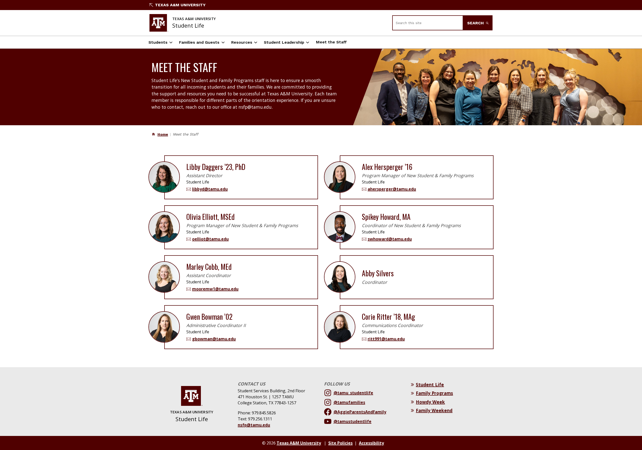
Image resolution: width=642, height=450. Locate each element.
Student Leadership (284, 42)
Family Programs (434, 393)
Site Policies (340, 443)
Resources (241, 42)
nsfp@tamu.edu (254, 425)
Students (158, 42)
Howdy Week (430, 402)
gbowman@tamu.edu (214, 339)
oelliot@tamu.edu (210, 239)
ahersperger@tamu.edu (392, 189)
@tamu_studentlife (353, 393)
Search (476, 23)
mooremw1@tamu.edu (215, 289)
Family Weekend (434, 410)
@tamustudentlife (352, 421)
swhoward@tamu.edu (390, 239)
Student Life (430, 384)
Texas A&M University (180, 5)
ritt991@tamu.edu (386, 339)
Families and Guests (199, 42)
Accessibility (371, 443)
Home (162, 134)
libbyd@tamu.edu (210, 189)
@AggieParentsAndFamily (360, 412)
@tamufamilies (349, 402)
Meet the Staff (331, 42)
